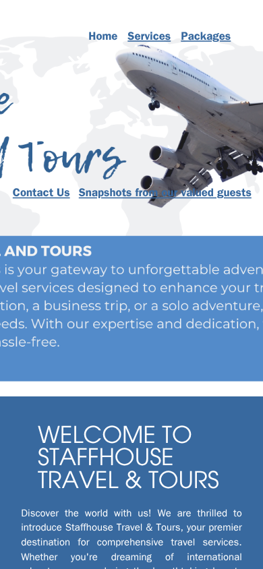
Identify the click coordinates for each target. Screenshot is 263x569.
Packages (206, 37)
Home (102, 37)
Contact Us (41, 194)
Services (149, 37)
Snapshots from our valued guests (165, 194)
